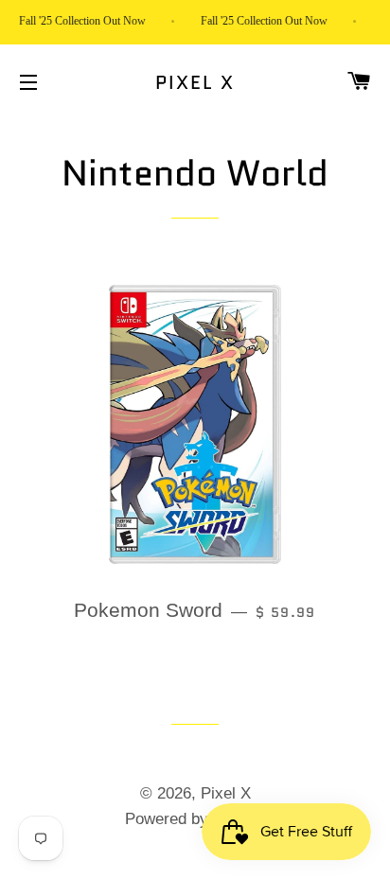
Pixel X (195, 82)
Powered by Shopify (195, 819)
